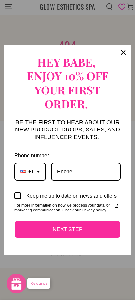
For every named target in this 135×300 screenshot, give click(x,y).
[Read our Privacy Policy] (117, 206)
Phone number (31, 155)
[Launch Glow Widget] (16, 283)
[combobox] (30, 172)
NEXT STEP (68, 229)
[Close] (123, 52)
